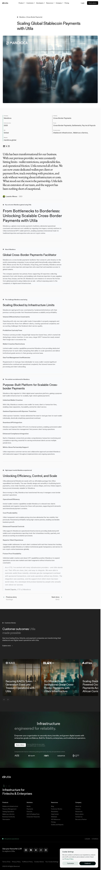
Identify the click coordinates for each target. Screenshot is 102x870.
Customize (70, 863)
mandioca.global (10, 140)
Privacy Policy (69, 859)
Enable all (87, 863)
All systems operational (11, 839)
